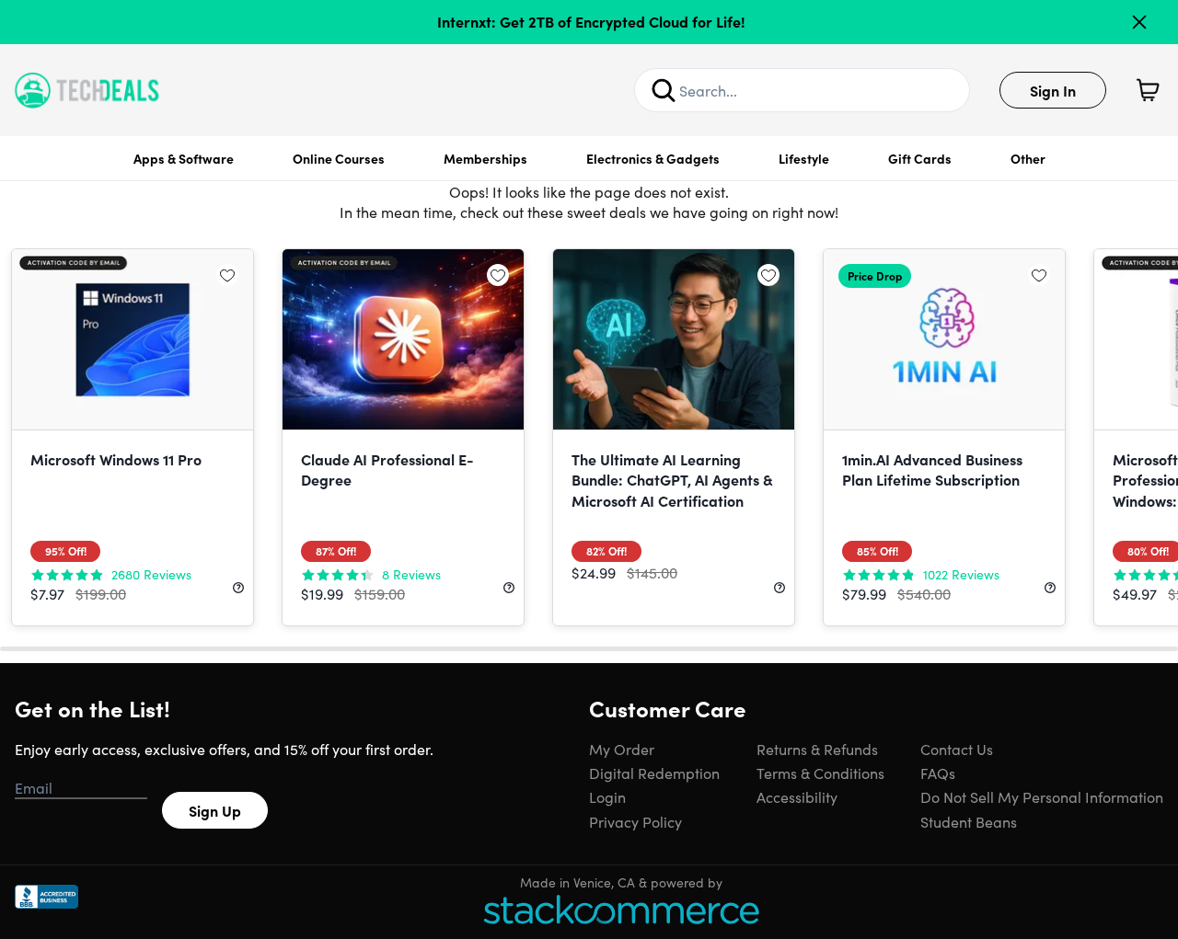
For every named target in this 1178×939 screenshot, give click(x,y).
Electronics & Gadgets (653, 158)
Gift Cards (920, 158)
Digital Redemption (654, 772)
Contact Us (956, 749)
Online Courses (339, 158)
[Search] (663, 90)
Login (607, 796)
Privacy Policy (635, 821)
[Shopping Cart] (1147, 90)
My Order (621, 749)
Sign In (1053, 90)
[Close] (1139, 22)
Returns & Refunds (817, 749)
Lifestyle (804, 158)
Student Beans (968, 821)
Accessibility (796, 796)
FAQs (937, 772)
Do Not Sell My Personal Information (1041, 796)
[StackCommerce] (621, 909)
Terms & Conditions (820, 772)
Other (1028, 158)
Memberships (485, 158)
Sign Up (215, 810)
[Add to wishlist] (227, 275)
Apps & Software (183, 158)
